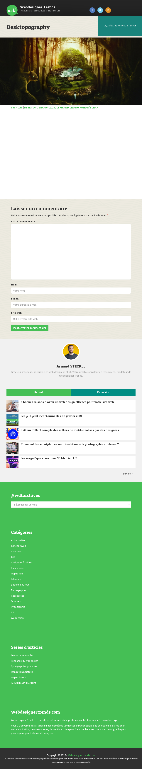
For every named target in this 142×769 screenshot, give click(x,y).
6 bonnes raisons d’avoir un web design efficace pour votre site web (67, 402)
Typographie (18, 607)
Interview (16, 579)
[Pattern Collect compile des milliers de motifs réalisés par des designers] (12, 434)
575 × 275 (17, 107)
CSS (13, 557)
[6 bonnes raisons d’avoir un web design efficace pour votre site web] (12, 406)
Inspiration (17, 573)
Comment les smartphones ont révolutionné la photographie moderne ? (70, 444)
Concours (16, 551)
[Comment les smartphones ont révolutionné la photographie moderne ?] (12, 448)
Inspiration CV (18, 677)
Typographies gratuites (24, 666)
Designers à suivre (21, 562)
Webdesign (17, 618)
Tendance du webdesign (24, 660)
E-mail (14, 298)
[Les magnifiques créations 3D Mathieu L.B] (12, 462)
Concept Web (18, 546)
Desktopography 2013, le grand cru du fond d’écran (61, 107)
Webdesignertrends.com (81, 755)
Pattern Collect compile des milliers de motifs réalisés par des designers (70, 430)
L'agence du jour (20, 584)
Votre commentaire (23, 221)
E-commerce (18, 568)
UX (12, 612)
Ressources (17, 596)
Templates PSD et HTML (24, 683)
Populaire (103, 392)
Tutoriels (16, 601)
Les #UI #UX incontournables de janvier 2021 (51, 416)
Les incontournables (22, 655)
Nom (14, 284)
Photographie (18, 590)
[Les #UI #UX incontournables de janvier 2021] (12, 420)
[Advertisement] (71, 156)
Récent (38, 392)
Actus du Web (18, 540)
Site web (16, 312)
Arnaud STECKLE (127, 25)
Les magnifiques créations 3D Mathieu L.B (49, 458)
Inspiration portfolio (22, 671)
